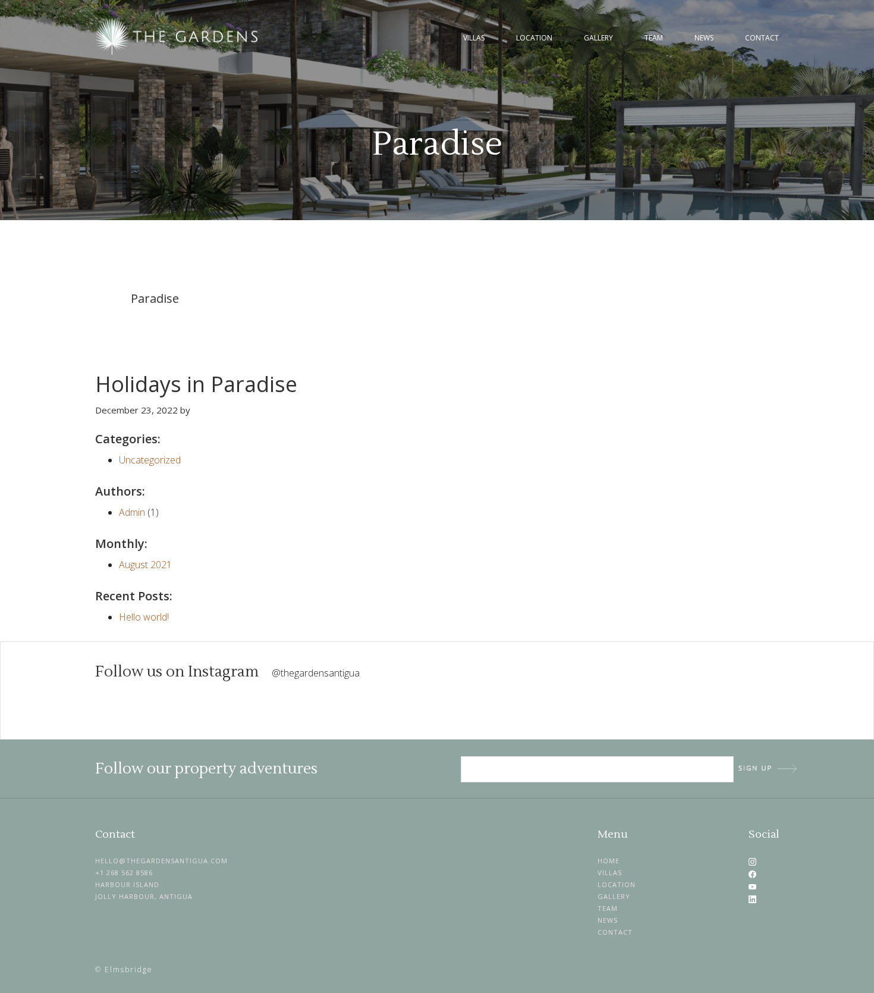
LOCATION (617, 884)
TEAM (608, 908)
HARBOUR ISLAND (127, 884)
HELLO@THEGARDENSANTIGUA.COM (161, 860)
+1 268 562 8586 (124, 872)
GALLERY (614, 896)
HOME (609, 860)
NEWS (608, 920)
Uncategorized (150, 459)
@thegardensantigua (316, 672)
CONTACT (615, 932)
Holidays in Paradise (196, 384)
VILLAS (610, 872)
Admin (132, 512)
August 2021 (145, 564)
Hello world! (144, 617)
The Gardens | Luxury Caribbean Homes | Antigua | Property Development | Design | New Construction (178, 36)
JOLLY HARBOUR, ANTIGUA (144, 896)
